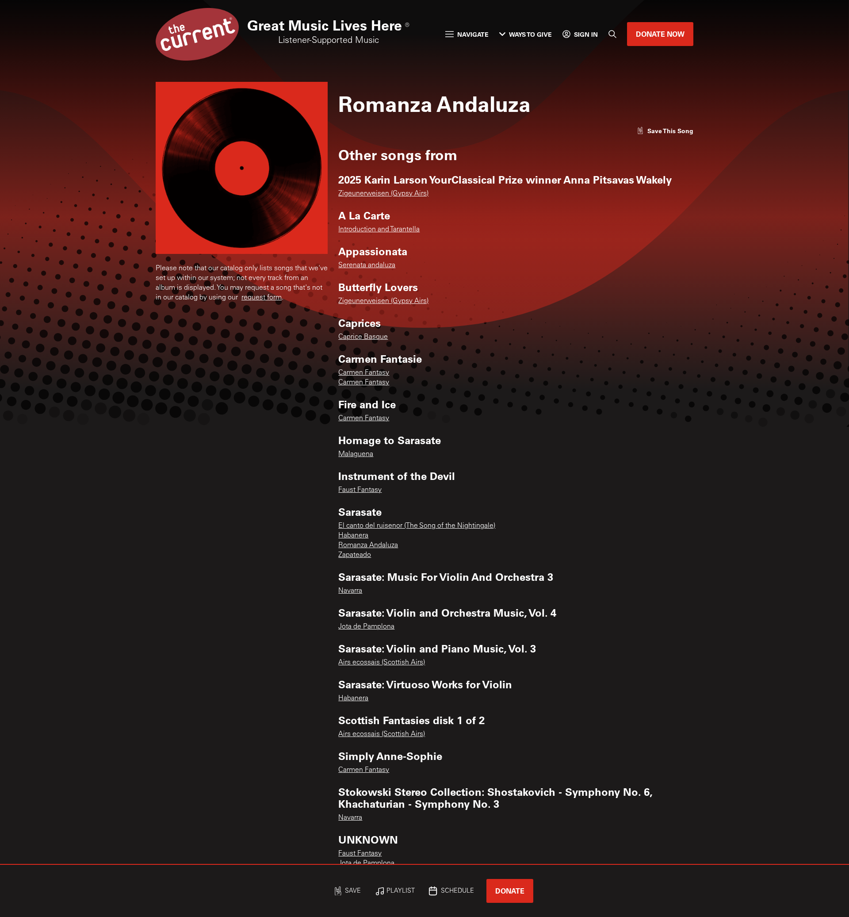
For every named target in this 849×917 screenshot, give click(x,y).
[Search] (612, 34)
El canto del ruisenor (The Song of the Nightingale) (416, 525)
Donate (509, 890)
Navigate (473, 34)
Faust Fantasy (360, 490)
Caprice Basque (363, 337)
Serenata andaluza (366, 265)
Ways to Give (530, 34)
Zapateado (354, 555)
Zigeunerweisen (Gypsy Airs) (383, 193)
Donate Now (660, 33)
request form (261, 297)
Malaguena (355, 454)
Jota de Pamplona (366, 626)
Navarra (350, 591)
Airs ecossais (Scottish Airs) (381, 662)
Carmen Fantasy (363, 372)
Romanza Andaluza (368, 545)
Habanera (353, 535)
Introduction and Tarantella (379, 229)
